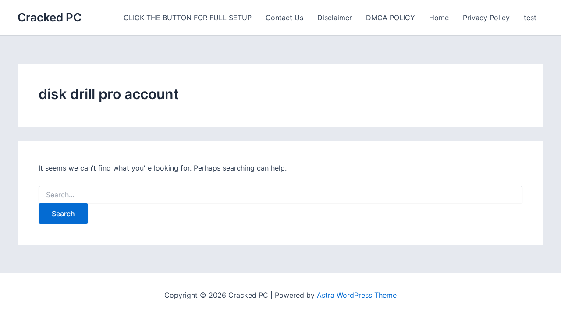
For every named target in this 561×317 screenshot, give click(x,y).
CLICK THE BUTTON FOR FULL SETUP (188, 17)
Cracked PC (50, 17)
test (530, 17)
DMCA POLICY (390, 17)
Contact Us (284, 17)
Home (439, 17)
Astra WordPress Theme (357, 295)
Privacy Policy (486, 17)
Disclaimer (334, 17)
